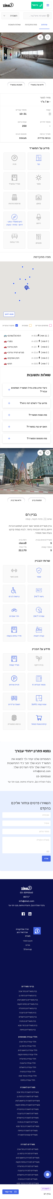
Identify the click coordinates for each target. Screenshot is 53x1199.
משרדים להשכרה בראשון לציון (28, 1100)
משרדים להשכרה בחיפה (28, 1130)
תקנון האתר (28, 941)
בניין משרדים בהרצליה (28, 1008)
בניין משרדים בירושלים (28, 1017)
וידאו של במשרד (37, 85)
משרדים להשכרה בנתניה (28, 1122)
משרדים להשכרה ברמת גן (27, 1096)
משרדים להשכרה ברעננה (27, 1113)
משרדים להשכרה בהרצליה (28, 1109)
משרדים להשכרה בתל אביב (28, 1092)
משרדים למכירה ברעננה (28, 1170)
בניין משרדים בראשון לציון (28, 1000)
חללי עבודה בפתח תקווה (27, 1054)
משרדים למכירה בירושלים (27, 1175)
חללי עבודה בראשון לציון (27, 1050)
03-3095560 (43, 776)
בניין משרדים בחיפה (28, 1029)
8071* (26, 897)
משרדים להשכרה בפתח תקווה (27, 1105)
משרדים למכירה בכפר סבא (28, 1183)
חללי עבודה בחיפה (27, 1080)
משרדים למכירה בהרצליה (27, 1166)
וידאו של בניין (16, 500)
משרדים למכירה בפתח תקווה (27, 1162)
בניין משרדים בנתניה (27, 1021)
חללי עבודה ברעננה (28, 1063)
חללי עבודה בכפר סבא (28, 1076)
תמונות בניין (37, 500)
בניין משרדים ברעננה (27, 1012)
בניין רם (31, 514)
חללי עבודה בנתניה (27, 1071)
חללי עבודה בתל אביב (27, 1041)
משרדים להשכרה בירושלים (28, 1118)
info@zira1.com (42, 771)
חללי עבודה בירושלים (27, 1067)
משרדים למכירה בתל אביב (27, 1149)
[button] (22, 267)
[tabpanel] (26, 118)
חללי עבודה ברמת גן (28, 1046)
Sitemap (28, 949)
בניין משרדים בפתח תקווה (27, 1004)
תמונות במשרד (16, 85)
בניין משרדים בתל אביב (28, 991)
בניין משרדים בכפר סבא (27, 1025)
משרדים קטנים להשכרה (28, 1135)
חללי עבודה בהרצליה (27, 1059)
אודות (27, 945)
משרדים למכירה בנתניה (27, 1179)
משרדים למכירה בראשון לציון (27, 1158)
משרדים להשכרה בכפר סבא (27, 1126)
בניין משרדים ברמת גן (27, 995)
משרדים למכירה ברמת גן (28, 1153)
